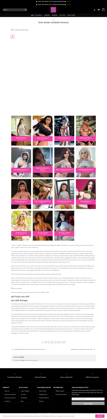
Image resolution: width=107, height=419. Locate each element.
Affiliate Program (60, 391)
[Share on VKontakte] (55, 342)
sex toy (48, 326)
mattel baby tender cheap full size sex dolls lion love (29, 349)
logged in (23, 360)
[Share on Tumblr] (61, 342)
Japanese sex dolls (70, 258)
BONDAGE (54, 15)
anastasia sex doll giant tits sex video (82, 349)
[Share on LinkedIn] (58, 342)
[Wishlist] (99, 10)
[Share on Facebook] (43, 342)
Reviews (41, 401)
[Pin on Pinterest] (52, 342)
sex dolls (57, 245)
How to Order (42, 391)
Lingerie (47, 15)
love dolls (81, 255)
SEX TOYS (62, 15)
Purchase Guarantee (10, 397)
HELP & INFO (71, 15)
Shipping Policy (43, 394)
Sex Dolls (38, 15)
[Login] (94, 10)
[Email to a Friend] (49, 342)
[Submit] (25, 9)
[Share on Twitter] (46, 342)
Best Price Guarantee (10, 394)
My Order (23, 394)
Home (32, 15)
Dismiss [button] (68, 1)
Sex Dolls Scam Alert (61, 394)
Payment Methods (44, 397)
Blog (22, 401)
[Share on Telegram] (64, 342)
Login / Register (25, 391)
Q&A (53, 19)
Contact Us (7, 401)
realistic (52, 245)
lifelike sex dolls (65, 253)
